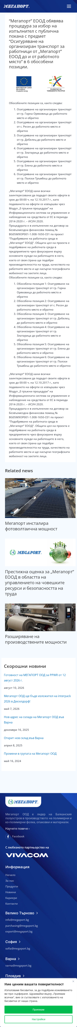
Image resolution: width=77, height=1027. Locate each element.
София (11, 942)
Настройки (38, 1019)
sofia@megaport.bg (17, 948)
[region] (38, 1002)
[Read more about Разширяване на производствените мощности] (40, 617)
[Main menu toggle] (68, 6)
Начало (10, 875)
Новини (10, 892)
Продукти (11, 886)
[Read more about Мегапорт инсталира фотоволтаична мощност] (40, 498)
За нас (9, 880)
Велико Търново (19, 913)
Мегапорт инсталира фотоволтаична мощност (31, 526)
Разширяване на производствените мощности (36, 639)
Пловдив (13, 976)
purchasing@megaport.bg (21, 925)
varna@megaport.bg (18, 965)
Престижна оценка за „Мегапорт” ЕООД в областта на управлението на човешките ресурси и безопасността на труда (39, 583)
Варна (10, 959)
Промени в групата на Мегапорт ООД (30, 754)
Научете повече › (17, 828)
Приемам (38, 1009)
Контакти (11, 903)
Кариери (11, 898)
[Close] (73, 981)
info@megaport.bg (17, 920)
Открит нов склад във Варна (24, 738)
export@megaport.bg (18, 931)
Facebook (18, 836)
